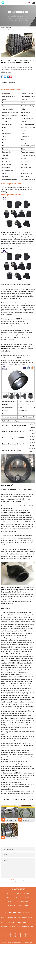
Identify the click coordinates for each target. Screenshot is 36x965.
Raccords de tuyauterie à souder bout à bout (11, 29)
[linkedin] (10, 935)
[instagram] (25, 935)
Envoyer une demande (9, 82)
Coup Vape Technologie (22, 922)
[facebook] (6, 935)
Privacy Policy (24, 905)
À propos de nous (22, 893)
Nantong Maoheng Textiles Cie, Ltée (7, 922)
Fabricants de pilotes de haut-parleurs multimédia (8, 918)
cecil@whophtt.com (29, 942)
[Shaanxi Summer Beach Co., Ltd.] (2, 2)
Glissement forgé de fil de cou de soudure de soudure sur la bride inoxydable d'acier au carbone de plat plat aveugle (11, 837)
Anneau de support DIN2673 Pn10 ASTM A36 (11, 820)
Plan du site (10, 905)
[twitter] (15, 935)
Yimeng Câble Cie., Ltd (25, 926)
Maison (3, 27)
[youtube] (20, 935)
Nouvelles (25, 897)
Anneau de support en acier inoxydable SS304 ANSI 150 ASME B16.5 (28, 820)
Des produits (9, 27)
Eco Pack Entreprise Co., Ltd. (8, 927)
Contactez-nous (21, 901)
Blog (10, 901)
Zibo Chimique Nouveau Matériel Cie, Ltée (26, 918)
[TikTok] (30, 935)
